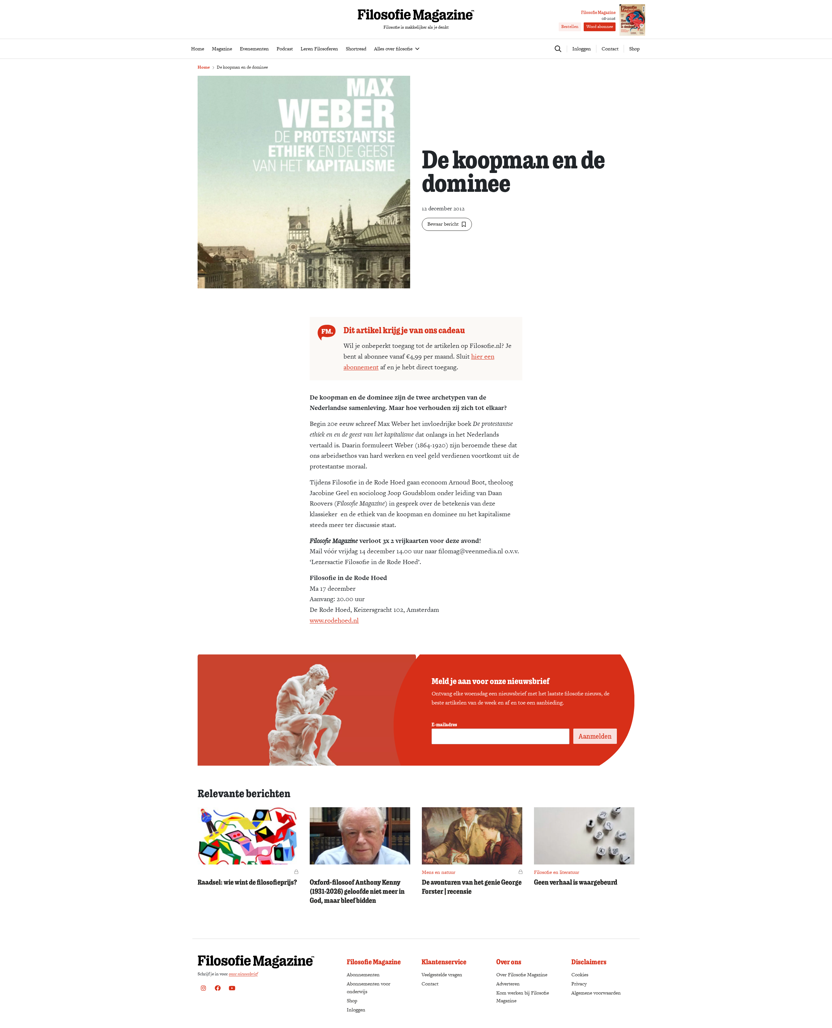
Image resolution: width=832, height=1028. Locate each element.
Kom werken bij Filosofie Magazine (522, 996)
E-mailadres (444, 724)
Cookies (579, 974)
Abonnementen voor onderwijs (368, 987)
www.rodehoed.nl (334, 620)
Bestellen (569, 26)
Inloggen (356, 1009)
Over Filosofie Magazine (521, 974)
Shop (634, 48)
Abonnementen (363, 974)
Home (204, 67)
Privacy (579, 983)
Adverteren (508, 983)
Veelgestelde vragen (442, 974)
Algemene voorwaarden (596, 992)
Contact (610, 48)
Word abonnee (599, 26)
